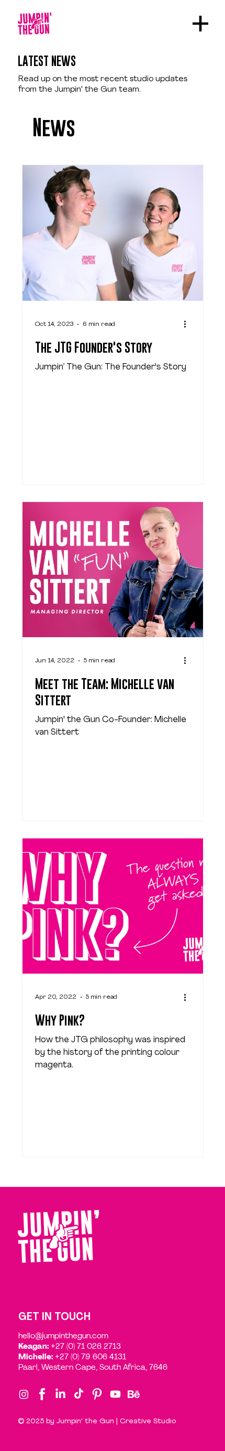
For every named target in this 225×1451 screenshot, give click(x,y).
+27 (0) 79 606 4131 (90, 1356)
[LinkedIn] (60, 1394)
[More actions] (189, 324)
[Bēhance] (134, 1394)
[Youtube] (115, 1394)
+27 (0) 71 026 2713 (86, 1346)
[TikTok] (79, 1394)
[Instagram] (24, 1394)
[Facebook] (42, 1394)
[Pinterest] (97, 1394)
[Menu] (201, 23)
